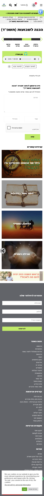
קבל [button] (24, 489)
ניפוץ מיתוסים (37, 360)
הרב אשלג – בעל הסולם (33, 470)
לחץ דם (39, 407)
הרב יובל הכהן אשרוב (34, 457)
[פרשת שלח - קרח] (8, 39)
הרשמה (39, 346)
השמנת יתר (38, 418)
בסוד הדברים (37, 459)
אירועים (39, 362)
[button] (41, 39)
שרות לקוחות (37, 433)
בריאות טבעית (37, 462)
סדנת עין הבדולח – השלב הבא (31, 402)
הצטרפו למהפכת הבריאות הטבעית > (22, 13)
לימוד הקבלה (37, 467)
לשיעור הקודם (30, 66)
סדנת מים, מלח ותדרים (33, 399)
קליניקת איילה (36, 465)
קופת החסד (37, 381)
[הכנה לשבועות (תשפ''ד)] (26, 39)
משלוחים (38, 439)
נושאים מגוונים (32, 19)
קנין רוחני (38, 436)
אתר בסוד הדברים (35, 387)
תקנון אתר (38, 431)
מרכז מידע (38, 384)
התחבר (22, 5)
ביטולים (39, 441)
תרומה (39, 376)
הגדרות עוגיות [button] (33, 489)
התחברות (38, 349)
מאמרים (39, 368)
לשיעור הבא (17, 66)
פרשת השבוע (37, 415)
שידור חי (39, 365)
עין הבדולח (38, 396)
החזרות (39, 444)
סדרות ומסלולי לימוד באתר (32, 352)
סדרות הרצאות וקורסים (26, 17)
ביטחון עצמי (37, 421)
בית (41, 17)
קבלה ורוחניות (8, 17)
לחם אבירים (37, 405)
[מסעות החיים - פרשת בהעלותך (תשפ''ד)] (17, 39)
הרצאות (39, 354)
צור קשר (39, 379)
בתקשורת (38, 373)
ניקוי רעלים (38, 413)
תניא (40, 410)
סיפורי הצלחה (37, 370)
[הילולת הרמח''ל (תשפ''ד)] (35, 39)
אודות (40, 454)
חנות (40, 357)
